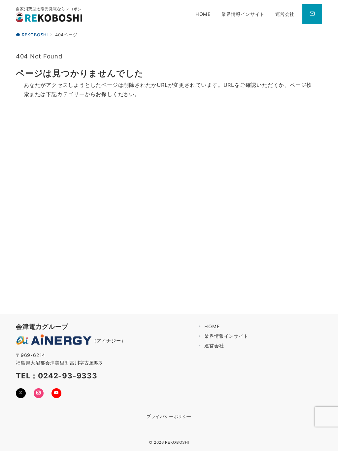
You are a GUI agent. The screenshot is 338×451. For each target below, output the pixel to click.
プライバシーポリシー (169, 416)
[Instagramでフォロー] (39, 393)
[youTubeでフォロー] (56, 393)
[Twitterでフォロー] (21, 393)
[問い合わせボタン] (312, 14)
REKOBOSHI (177, 442)
